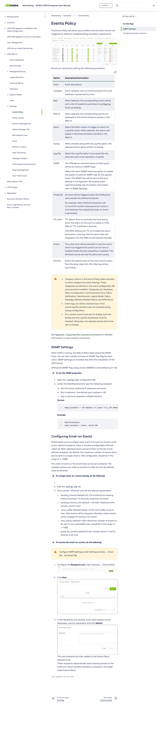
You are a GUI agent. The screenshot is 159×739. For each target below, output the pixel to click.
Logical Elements (17, 77)
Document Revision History (18, 199)
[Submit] (117, 6)
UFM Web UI (12, 54)
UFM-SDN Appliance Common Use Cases (23, 37)
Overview (11, 22)
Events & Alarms (16, 83)
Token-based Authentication (23, 164)
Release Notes (13, 17)
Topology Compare (20, 158)
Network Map (15, 66)
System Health (16, 95)
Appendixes (11, 193)
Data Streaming (19, 152)
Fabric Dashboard (17, 60)
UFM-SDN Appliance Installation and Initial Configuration (22, 29)
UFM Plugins (12, 187)
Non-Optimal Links (19, 135)
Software (67, 15)
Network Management (21, 123)
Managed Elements (18, 71)
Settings (13, 106)
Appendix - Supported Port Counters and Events (78, 334)
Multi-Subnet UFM (15, 181)
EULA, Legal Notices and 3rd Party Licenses (18, 206)
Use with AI (129, 16)
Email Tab (72, 555)
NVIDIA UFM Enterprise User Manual (53, 5)
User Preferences (19, 176)
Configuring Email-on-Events (134, 33)
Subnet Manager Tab (21, 129)
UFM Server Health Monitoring (19, 48)
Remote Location (19, 147)
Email (14, 141)
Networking (28, 5)
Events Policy (17, 112)
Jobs (12, 100)
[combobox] (131, 5)
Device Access (18, 118)
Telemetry (14, 89)
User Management (14, 42)
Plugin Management (20, 170)
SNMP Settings (129, 29)
